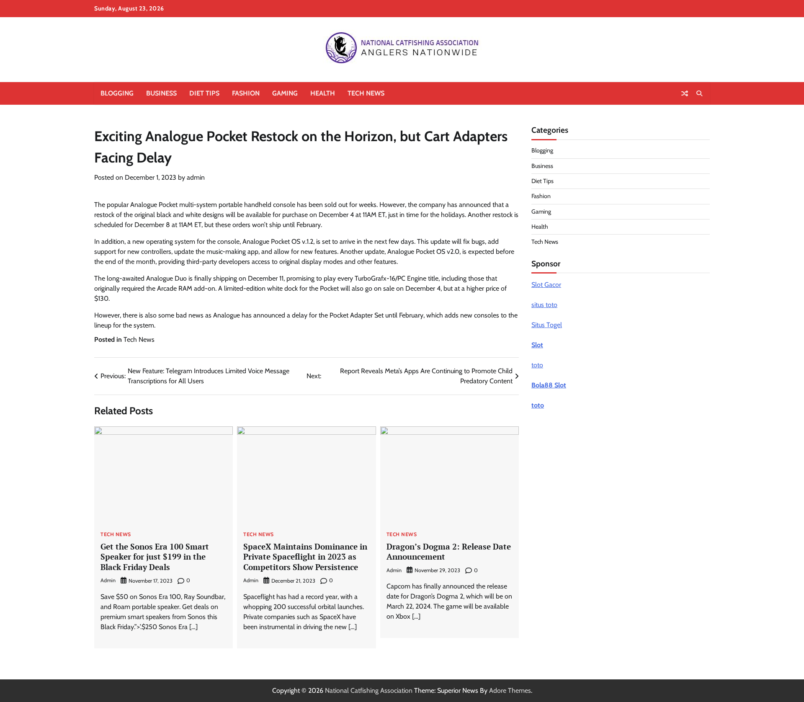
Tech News (366, 93)
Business (161, 93)
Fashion (246, 93)
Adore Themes (510, 690)
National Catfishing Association (368, 690)
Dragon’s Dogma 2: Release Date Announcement (449, 551)
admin (196, 177)
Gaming (285, 93)
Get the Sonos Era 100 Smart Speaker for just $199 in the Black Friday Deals (154, 557)
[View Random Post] (684, 93)
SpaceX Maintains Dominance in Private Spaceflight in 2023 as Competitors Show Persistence (305, 557)
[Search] (699, 93)
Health (322, 93)
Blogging (117, 93)
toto (537, 365)
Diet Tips (204, 93)
